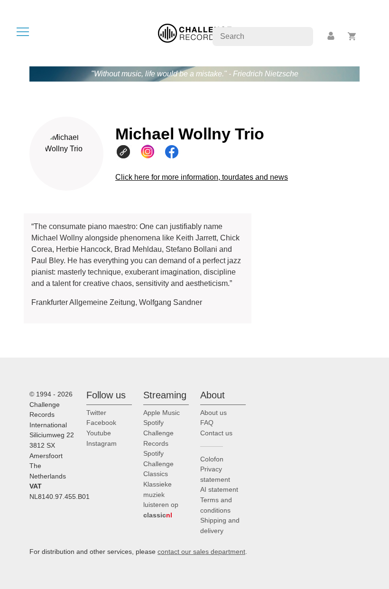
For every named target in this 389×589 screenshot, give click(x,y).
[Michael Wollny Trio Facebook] (176, 151)
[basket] (352, 36)
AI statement (219, 489)
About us (213, 412)
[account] (332, 36)
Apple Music (161, 412)
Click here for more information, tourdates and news (201, 177)
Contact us (216, 433)
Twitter (96, 412)
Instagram (101, 443)
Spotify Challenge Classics (158, 464)
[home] (195, 32)
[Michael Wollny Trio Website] (127, 151)
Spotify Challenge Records (158, 433)
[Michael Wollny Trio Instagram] (151, 151)
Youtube (98, 433)
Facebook (101, 422)
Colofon (211, 459)
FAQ (206, 422)
